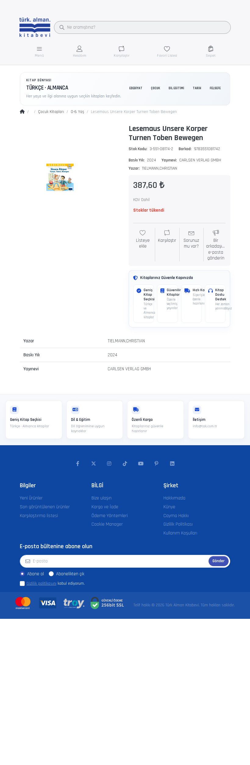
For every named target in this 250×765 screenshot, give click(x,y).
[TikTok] (125, 464)
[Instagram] (109, 464)
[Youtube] (141, 464)
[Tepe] (22, 112)
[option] (70, 173)
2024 (151, 160)
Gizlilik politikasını (41, 583)
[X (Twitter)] (93, 464)
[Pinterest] (156, 464)
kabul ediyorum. (56, 583)
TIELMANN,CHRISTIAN (159, 168)
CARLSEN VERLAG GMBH (200, 160)
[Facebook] (77, 464)
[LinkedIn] (172, 464)
